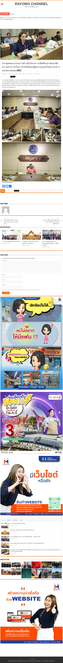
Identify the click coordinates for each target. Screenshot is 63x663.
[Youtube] (32, 659)
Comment (4, 260)
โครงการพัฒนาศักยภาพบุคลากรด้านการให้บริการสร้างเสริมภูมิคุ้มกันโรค (51, 221)
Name (4, 274)
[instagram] (33, 659)
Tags (21, 520)
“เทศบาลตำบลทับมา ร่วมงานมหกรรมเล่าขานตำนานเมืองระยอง (11, 221)
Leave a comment (28, 73)
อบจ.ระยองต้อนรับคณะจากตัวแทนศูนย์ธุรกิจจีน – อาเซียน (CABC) (50, 243)
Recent (3, 520)
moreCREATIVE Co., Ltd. (38, 661)
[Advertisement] (31, 24)
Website (4, 284)
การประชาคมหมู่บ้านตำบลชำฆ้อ (11, 241)
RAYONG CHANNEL (31, 4)
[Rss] (29, 659)
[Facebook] (30, 659)
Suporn (53, 661)
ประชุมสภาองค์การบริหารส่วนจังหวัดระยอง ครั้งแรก (22, 530)
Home (2, 17)
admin (4, 73)
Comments (15, 520)
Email (3, 279)
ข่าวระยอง (7, 17)
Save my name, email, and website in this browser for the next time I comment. (22, 289)
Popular (8, 520)
